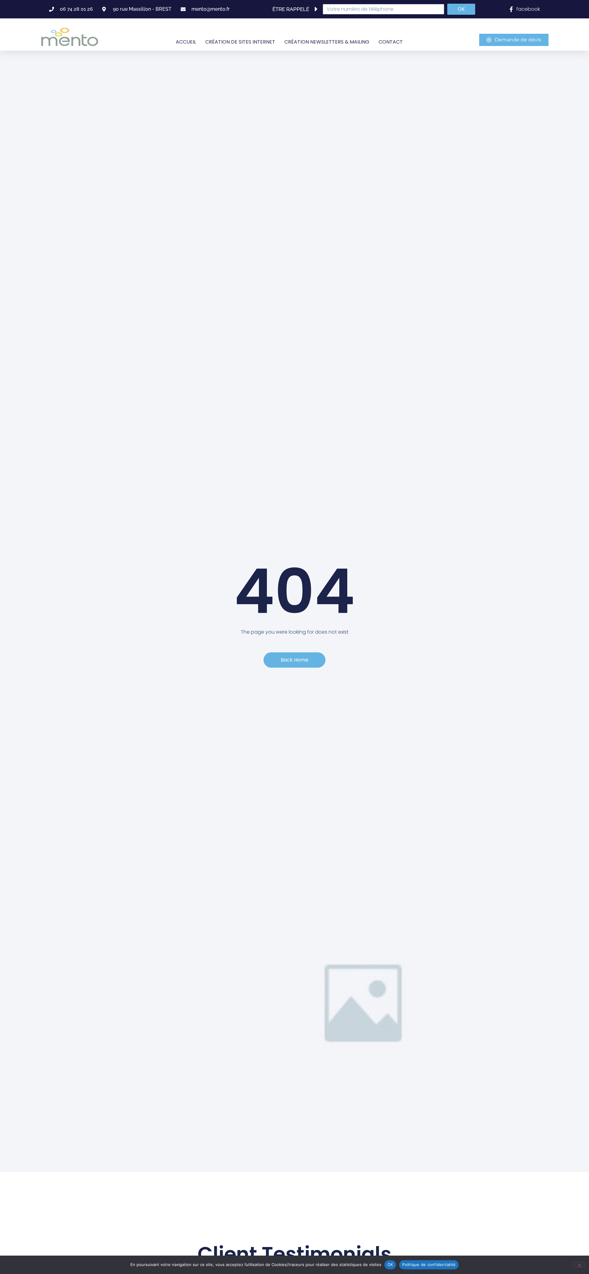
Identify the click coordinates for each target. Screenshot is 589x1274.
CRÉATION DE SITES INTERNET (240, 41)
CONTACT (391, 41)
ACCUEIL (186, 41)
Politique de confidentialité (429, 1264)
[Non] (579, 1264)
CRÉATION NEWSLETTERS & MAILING (326, 41)
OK (390, 1264)
